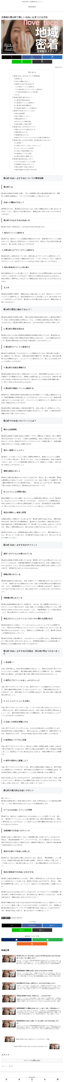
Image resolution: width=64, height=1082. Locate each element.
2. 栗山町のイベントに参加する (24, 102)
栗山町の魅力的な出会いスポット (24, 159)
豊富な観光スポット (21, 118)
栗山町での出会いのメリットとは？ (24, 110)
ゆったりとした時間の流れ (23, 121)
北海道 (14, 917)
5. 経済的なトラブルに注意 (23, 153)
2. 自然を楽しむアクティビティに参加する (29, 89)
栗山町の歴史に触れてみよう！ (23, 97)
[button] (42, 62)
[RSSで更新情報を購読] (32, 943)
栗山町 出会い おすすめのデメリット (25, 126)
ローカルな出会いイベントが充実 (25, 161)
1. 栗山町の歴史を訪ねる (22, 100)
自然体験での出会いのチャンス (24, 164)
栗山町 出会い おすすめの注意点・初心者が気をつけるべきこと (33, 140)
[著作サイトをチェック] (16, 939)
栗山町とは (18, 78)
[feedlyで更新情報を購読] (47, 939)
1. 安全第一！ (19, 143)
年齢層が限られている (22, 135)
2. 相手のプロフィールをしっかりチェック (28, 145)
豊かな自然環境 (20, 113)
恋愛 (9, 917)
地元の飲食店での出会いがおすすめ (26, 169)
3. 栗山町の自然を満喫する (23, 105)
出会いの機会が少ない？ (22, 81)
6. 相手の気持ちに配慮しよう (24, 156)
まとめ (17, 94)
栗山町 (20, 917)
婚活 (4, 917)
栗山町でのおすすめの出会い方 (24, 84)
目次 (29, 72)
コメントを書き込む (32, 1060)
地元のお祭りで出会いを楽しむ (24, 167)
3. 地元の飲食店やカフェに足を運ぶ (27, 92)
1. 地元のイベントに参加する (25, 86)
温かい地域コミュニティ (22, 116)
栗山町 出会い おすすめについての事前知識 (27, 76)
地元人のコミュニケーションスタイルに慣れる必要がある (32, 137)
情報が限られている (21, 132)
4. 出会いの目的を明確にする (24, 151)
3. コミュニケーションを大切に (24, 148)
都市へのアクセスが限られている (25, 129)
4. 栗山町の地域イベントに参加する (26, 108)
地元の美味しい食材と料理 (23, 124)
